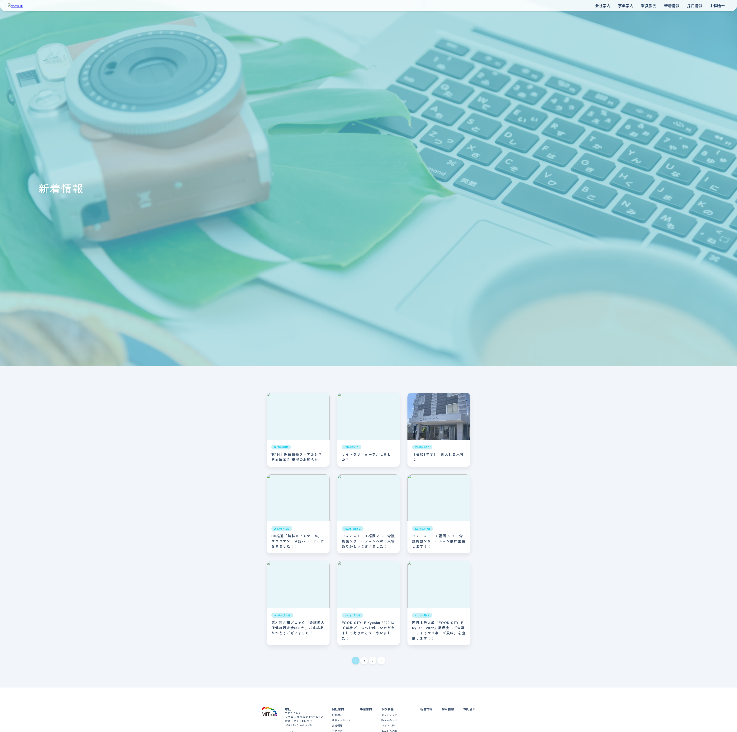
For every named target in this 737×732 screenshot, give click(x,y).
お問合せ (717, 5)
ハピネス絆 (388, 725)
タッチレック (389, 715)
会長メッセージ (341, 720)
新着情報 (671, 5)
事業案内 (625, 5)
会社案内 (602, 5)
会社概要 (337, 725)
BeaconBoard (389, 720)
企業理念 (337, 715)
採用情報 (694, 5)
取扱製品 (648, 5)
